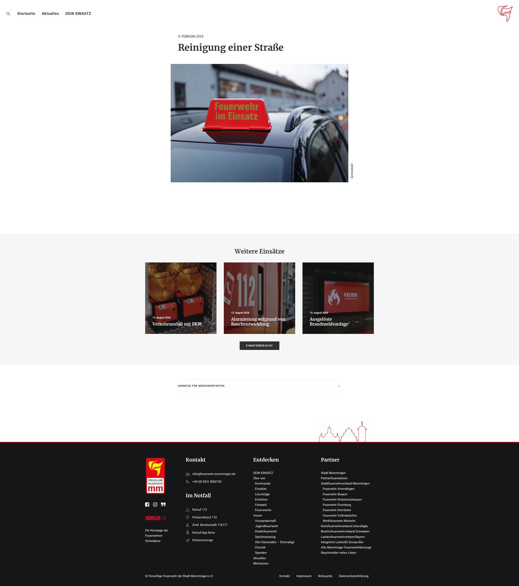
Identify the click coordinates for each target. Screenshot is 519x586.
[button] (9, 13)
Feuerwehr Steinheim (337, 510)
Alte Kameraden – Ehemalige (274, 542)
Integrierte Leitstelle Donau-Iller (342, 542)
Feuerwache (263, 510)
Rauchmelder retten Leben (338, 553)
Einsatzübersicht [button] (259, 345)
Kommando (263, 483)
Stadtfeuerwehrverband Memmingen (345, 483)
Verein (257, 515)
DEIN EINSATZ (78, 13)
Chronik (260, 547)
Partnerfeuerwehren (334, 478)
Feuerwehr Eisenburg (337, 505)
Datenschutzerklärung (353, 576)
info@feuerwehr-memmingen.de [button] (213, 474)
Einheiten (261, 499)
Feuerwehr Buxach (335, 494)
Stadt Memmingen (333, 473)
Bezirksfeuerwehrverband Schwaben (345, 531)
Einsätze (261, 489)
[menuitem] (27, 13)
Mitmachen (260, 563)
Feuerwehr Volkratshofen (340, 515)
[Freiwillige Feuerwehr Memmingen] (505, 13)
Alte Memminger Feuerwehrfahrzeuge (346, 547)
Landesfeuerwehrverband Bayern (343, 537)
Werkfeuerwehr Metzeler (339, 521)
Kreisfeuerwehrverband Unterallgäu (344, 526)
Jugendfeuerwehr (266, 526)
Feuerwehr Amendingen (338, 489)
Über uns (259, 478)
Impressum (304, 576)
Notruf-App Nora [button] (203, 532)
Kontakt (284, 576)
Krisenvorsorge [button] (202, 540)
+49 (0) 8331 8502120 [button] (206, 481)
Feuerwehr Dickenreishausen (342, 499)
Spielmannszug (265, 537)
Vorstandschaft (265, 521)
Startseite (26, 13)
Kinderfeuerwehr (266, 531)
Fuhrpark (261, 505)
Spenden (261, 553)
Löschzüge (262, 494)
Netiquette (325, 576)
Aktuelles (50, 13)
